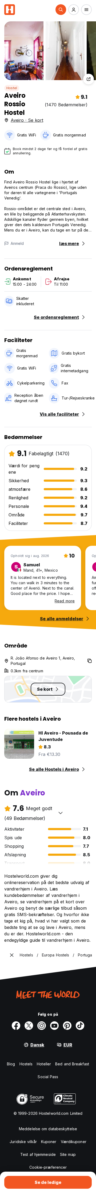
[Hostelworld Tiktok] (80, 1025)
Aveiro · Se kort (27, 120)
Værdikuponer (73, 1141)
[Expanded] (11, 955)
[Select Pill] (60, 9)
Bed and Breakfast (72, 1064)
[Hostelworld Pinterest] (67, 1025)
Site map (68, 1154)
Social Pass (48, 1076)
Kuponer (49, 1141)
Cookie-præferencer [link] (48, 1167)
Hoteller (44, 1064)
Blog (11, 1064)
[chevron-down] (60, 812)
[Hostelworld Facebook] (16, 1025)
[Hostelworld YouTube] (54, 1025)
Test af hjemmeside (38, 1154)
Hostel (11, 88)
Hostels (26, 1064)
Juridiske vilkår (23, 1141)
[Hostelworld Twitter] (29, 1025)
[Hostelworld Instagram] (41, 1025)
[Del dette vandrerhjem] (88, 79)
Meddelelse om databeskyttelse (48, 1129)
